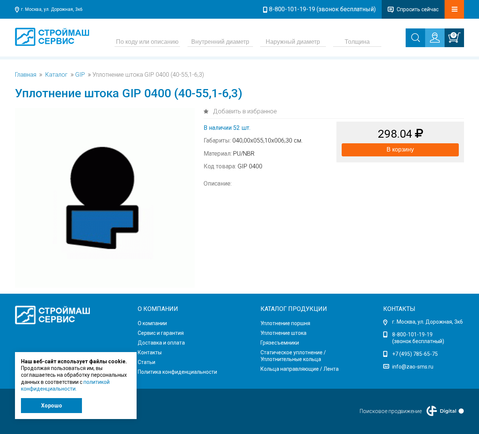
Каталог (56, 74)
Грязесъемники (279, 343)
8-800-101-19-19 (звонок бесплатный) (322, 9)
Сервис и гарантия (161, 333)
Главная (25, 74)
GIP (80, 74)
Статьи (146, 362)
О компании (152, 323)
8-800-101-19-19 (412, 334)
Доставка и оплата (161, 343)
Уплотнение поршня (285, 323)
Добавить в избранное (244, 111)
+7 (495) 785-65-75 (415, 354)
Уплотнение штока (283, 333)
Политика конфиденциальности (177, 372)
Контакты (150, 352)
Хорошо (51, 406)
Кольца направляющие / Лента (299, 369)
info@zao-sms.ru (412, 367)
